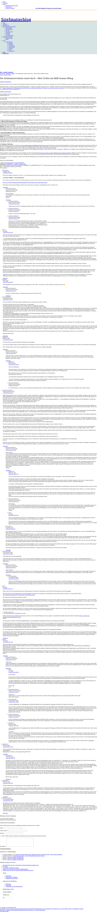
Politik (1, 74)
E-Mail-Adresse (4, 830)
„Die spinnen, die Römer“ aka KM (10, 867)
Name (2, 828)
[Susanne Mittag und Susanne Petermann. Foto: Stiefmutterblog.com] (5, 81)
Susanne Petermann (19, 162)
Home (4, 1)
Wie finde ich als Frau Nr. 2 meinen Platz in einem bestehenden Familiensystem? (21, 865)
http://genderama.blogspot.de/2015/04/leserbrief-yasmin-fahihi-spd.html (19, 594)
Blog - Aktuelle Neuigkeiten (6, 72)
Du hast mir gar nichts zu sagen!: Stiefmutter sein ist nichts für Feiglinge (55, 153)
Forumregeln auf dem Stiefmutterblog (14, 886)
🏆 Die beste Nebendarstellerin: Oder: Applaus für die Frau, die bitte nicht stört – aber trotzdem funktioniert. (38, 854)
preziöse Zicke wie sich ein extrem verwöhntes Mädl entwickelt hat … (18, 870)
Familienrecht (10, 164)
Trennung (21, 164)
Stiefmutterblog (16, 19)
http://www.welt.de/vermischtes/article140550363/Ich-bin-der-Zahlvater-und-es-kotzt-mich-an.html (25, 182)
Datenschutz (8, 885)
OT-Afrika (5, 866)
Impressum (8, 884)
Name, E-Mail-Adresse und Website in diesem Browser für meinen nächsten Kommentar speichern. (24, 836)
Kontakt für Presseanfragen (12, 878)
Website (2, 833)
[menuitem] (50, 1)
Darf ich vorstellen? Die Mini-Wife (16, 857)
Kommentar (3, 846)
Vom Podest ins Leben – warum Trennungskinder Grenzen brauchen (29, 855)
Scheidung (15, 164)
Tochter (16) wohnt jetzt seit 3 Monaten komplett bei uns (15, 869)
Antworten (5, 187)
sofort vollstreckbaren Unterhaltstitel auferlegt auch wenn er (35, 145)
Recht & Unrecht (7, 74)
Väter (25, 164)
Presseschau (8, 875)
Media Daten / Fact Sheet (11, 877)
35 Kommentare (9, 162)
